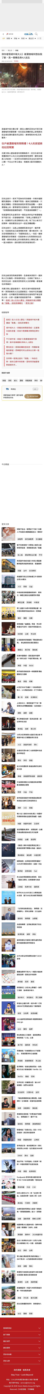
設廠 (32, 1155)
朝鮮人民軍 (36, 1218)
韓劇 (27, 1076)
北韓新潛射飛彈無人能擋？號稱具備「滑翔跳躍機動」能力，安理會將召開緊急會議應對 (29, 1210)
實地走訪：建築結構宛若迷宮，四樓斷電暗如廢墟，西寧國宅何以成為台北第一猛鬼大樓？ (22, 350)
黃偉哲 (20, 1282)
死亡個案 (39, 997)
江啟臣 (20, 887)
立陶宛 (36, 1139)
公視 (26, 634)
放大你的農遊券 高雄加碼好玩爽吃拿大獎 (29, 767)
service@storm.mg (28, 1382)
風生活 (31, 38)
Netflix (20, 1076)
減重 (30, 713)
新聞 (8, 38)
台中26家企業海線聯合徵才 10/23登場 (29, 957)
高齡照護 (34, 1282)
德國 (25, 1171)
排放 (34, 934)
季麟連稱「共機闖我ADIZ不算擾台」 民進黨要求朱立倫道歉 (28, 1052)
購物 (25, 1029)
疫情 (26, 697)
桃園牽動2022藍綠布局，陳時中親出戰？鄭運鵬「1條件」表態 (29, 1226)
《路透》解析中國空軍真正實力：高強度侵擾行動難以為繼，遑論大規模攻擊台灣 (29, 846)
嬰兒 (19, 760)
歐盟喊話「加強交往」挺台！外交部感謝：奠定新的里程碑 (29, 1131)
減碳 (28, 934)
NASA (31, 665)
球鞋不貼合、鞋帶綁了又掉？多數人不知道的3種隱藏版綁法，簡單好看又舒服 (29, 530)
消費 (30, 618)
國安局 (20, 918)
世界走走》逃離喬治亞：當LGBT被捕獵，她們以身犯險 (29, 1083)
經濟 (26, 981)
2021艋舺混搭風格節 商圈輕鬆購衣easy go (29, 1020)
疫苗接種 (34, 1013)
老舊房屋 (28, 380)
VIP (3, 38)
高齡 (19, 808)
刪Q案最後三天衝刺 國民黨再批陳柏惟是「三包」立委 (29, 1036)
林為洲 (34, 1045)
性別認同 (21, 1092)
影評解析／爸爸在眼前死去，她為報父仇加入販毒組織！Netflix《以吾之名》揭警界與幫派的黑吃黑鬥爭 (29, 1068)
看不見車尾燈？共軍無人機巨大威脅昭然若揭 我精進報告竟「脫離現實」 (29, 546)
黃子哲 (20, 1045)
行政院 (27, 1203)
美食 (25, 1250)
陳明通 (27, 918)
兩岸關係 (21, 855)
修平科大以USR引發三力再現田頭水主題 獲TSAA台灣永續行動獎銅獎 (29, 894)
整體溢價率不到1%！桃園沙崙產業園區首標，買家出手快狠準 (29, 973)
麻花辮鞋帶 (29, 539)
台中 (25, 570)
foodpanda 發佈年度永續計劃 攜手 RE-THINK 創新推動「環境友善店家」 (29, 1178)
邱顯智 (20, 839)
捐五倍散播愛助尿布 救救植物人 (29, 1303)
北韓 (19, 1218)
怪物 (32, 1076)
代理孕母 (30, 1092)
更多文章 (29, 303)
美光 (26, 1155)
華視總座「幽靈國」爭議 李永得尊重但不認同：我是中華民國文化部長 (29, 625)
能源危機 (21, 934)
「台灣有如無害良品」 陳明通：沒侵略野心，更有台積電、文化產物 (29, 909)
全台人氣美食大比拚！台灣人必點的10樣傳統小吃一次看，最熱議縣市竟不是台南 (29, 1242)
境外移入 (21, 997)
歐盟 (19, 1139)
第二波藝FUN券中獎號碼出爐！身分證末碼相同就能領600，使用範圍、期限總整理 (29, 609)
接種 (25, 1266)
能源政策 (32, 1171)
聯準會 (20, 871)
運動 (19, 713)
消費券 (34, 1203)
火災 (19, 586)
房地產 (20, 981)
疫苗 (19, 1013)
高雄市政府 (27, 744)
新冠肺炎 (30, 997)
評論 (15, 38)
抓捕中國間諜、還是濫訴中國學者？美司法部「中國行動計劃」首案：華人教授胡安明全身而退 (29, 657)
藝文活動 (34, 1298)
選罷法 (20, 650)
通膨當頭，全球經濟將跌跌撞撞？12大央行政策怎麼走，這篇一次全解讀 (29, 862)
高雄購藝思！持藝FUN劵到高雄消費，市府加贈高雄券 (29, 1289)
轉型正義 (21, 602)
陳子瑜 (27, 650)
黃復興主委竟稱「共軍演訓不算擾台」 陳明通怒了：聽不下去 (29, 1115)
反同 (37, 1092)
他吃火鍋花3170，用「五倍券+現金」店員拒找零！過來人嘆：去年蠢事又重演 (29, 1194)
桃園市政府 (27, 823)
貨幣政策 (28, 871)
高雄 (16, 50)
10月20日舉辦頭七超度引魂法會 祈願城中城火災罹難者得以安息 (29, 736)
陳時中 (27, 1234)
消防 (9, 380)
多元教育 (32, 570)
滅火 (15, 380)
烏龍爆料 (26, 1108)
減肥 (25, 713)
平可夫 (41, 555)
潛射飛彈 (26, 1218)
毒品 (19, 681)
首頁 (3, 50)
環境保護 (21, 1187)
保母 (25, 760)
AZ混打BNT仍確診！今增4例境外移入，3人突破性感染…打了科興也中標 (29, 688)
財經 (23, 38)
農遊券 (39, 776)
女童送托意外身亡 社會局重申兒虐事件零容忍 (29, 751)
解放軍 (29, 855)
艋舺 (30, 1029)
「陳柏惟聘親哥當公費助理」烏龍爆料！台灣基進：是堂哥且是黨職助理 (29, 1099)
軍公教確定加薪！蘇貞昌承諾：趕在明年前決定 (29, 720)
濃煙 (21, 380)
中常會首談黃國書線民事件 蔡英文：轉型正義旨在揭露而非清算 (29, 593)
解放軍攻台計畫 (31, 555)
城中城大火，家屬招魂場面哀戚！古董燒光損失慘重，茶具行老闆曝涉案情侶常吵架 (22, 330)
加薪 (26, 729)
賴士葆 (33, 729)
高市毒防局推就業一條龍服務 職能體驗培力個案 (29, 672)
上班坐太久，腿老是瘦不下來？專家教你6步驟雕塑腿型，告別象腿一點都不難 (29, 704)
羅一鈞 (20, 697)
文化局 (25, 1298)
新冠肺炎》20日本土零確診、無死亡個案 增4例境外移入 (29, 988)
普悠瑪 (33, 839)
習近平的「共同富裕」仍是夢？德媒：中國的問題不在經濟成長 (29, 1162)
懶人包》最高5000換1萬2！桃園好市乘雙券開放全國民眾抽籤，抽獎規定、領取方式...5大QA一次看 (29, 815)
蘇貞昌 (20, 729)
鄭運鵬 (20, 1234)
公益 (30, 586)
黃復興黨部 (29, 1060)
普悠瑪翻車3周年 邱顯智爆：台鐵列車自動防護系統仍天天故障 (29, 830)
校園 (19, 570)
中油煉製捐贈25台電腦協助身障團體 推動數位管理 (29, 783)
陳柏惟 (34, 650)
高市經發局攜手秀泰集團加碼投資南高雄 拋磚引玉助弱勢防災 (29, 799)
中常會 (36, 602)
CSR (34, 1187)
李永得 (33, 634)
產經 (32, 981)
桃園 (19, 823)
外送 (28, 1187)
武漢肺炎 (34, 697)
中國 (25, 665)
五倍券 (36, 823)
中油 (30, 792)
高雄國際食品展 (29, 776)
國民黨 (36, 887)
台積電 (34, 918)
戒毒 (30, 681)
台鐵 (26, 839)
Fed (35, 871)
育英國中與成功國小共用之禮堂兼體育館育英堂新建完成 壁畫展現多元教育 (29, 562)
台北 (19, 1029)
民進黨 (29, 602)
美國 (19, 665)
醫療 (25, 1313)
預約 (30, 1266)
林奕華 (20, 634)
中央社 (16, 61)
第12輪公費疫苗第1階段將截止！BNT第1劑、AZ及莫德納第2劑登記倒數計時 (29, 1257)
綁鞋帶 (20, 539)
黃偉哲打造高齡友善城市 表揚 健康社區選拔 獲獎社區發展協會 (29, 1273)
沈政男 (25, 1013)
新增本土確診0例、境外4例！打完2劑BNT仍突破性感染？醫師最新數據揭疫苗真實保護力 (29, 1004)
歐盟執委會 (27, 1139)
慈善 (25, 586)
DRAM (20, 1155)
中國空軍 (37, 855)
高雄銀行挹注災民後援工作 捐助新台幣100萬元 (29, 578)
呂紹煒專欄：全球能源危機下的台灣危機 (29, 925)
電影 (19, 618)
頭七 (35, 744)
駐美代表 (28, 887)
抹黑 (19, 1108)
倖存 (36, 380)
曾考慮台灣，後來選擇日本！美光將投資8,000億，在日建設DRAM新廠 (29, 1147)
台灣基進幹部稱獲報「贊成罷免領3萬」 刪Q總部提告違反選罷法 (29, 641)
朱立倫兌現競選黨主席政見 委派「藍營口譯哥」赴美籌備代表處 (29, 878)
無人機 (20, 555)
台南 (30, 1250)
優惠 (25, 618)
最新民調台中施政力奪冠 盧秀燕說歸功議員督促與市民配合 (29, 941)
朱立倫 (38, 1060)
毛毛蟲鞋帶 (40, 539)
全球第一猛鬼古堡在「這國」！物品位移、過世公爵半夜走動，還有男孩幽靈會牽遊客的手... (22, 361)
